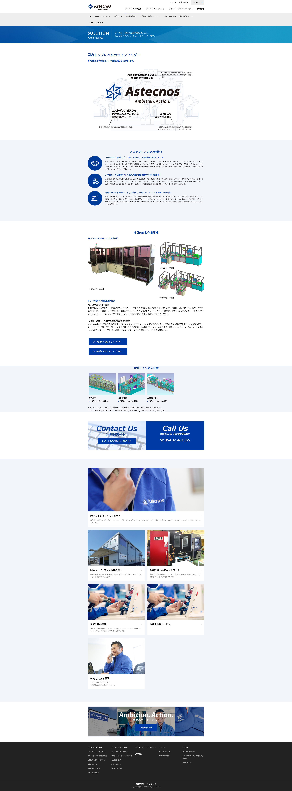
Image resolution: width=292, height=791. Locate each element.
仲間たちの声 (146, 728)
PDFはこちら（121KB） (129, 401)
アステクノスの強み (133, 9)
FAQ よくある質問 (96, 22)
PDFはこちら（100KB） (99, 401)
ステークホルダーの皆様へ (119, 752)
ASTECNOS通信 (164, 756)
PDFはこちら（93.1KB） (158, 401)
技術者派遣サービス (186, 16)
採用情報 (200, 9)
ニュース (173, 2)
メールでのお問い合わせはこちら (117, 441)
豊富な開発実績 (170, 16)
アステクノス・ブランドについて (121, 756)
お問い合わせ (183, 2)
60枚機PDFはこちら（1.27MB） (109, 351)
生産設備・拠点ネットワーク (150, 16)
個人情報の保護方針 (189, 752)
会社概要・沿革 (116, 760)
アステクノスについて (155, 9)
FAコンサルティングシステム (100, 16)
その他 (185, 747)
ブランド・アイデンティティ (181, 9)
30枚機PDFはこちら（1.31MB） (109, 342)
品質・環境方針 (116, 764)
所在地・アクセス (116, 768)
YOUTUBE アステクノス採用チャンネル (193, 757)
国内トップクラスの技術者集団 (125, 16)
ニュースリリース (164, 752)
